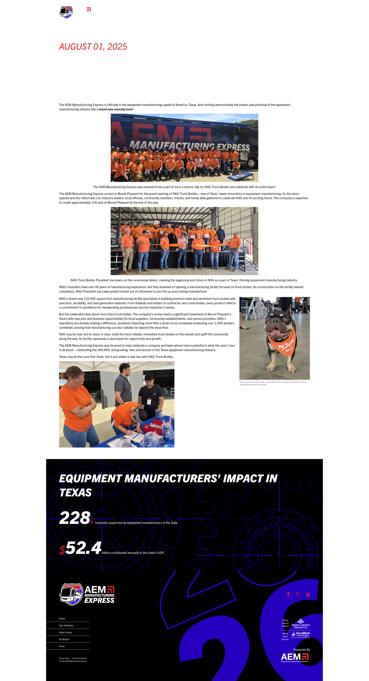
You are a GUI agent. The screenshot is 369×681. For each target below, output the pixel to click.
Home (244, 15)
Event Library (65, 632)
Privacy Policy (64, 658)
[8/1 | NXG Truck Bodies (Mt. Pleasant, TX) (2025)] (184, 404)
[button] (75, 12)
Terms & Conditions (79, 658)
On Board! (286, 15)
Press (304, 15)
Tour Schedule (264, 15)
